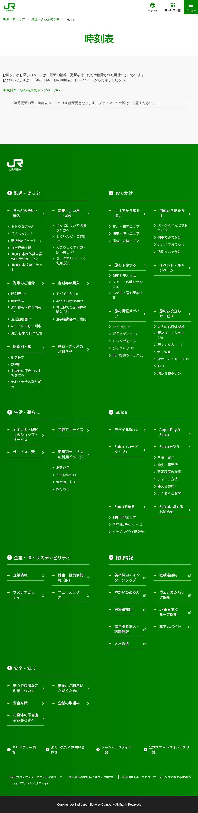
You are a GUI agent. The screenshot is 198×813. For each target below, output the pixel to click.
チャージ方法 (167, 479)
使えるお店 (165, 486)
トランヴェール (124, 341)
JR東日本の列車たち (26, 333)
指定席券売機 (21, 247)
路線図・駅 (22, 346)
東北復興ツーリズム (128, 355)
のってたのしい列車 (26, 326)
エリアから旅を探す (127, 213)
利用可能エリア (124, 517)
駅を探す (18, 357)
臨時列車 (18, 301)
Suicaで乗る (124, 506)
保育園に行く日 (68, 482)
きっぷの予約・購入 (25, 213)
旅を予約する (125, 264)
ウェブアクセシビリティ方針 (31, 783)
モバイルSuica (67, 293)
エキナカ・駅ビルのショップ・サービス (25, 434)
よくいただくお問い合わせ (68, 749)
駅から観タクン (169, 373)
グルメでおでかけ (170, 244)
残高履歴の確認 (169, 471)
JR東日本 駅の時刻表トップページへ (31, 90)
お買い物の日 (66, 475)
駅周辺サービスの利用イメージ (70, 454)
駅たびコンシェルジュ (170, 335)
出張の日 (63, 467)
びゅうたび (121, 348)
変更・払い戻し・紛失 (69, 213)
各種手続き (165, 457)
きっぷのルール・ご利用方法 (71, 260)
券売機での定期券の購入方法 (71, 309)
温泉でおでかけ (169, 251)
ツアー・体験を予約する (128, 284)
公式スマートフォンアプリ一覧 (169, 749)
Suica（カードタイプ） (126, 449)
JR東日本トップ (13, 19)
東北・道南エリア (126, 226)
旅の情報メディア (127, 313)
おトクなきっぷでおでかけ (172, 228)
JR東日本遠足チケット (26, 267)
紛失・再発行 (167, 464)
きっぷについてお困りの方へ (71, 228)
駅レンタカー (167, 344)
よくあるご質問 (169, 493)
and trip (119, 326)
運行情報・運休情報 (26, 307)
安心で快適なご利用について (25, 688)
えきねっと (19, 233)
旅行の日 (63, 489)
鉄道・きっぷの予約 (45, 19)
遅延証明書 (19, 319)
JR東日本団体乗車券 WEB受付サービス (26, 256)
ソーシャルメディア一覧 (116, 749)
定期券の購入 (69, 282)
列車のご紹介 (24, 282)
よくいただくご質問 (71, 236)
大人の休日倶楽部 (170, 326)
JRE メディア (123, 333)
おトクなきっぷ (23, 226)
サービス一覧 (24, 451)
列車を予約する (124, 275)
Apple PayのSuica (70, 301)
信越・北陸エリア (126, 240)
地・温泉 (164, 352)
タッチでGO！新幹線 (128, 531)
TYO (160, 366)
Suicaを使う (169, 446)
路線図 (16, 364)
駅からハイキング (170, 359)
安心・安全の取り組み (26, 384)
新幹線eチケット (24, 240)
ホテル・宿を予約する (128, 295)
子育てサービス (70, 429)
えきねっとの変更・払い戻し (71, 249)
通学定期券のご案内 (71, 319)
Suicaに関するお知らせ (171, 509)
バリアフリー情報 (24, 749)
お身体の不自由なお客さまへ (26, 373)
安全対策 (20, 702)
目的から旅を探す (172, 213)
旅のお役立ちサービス (170, 313)
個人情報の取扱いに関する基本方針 (92, 777)
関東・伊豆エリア (126, 233)
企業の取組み (69, 702)
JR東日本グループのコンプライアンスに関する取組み (156, 777)
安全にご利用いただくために (70, 688)
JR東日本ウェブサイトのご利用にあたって (35, 777)
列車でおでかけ (169, 237)
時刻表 (16, 293)
